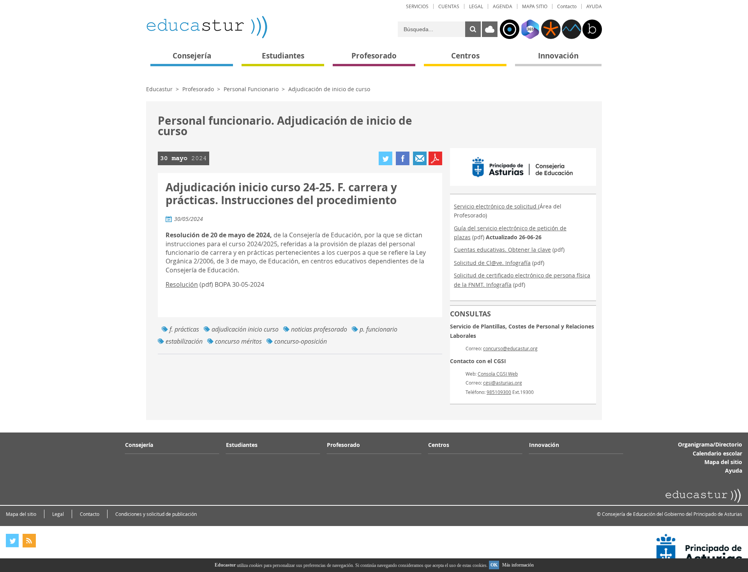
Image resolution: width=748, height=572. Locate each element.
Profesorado (198, 89)
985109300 (499, 392)
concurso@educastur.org (510, 348)
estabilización (184, 341)
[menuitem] (417, 6)
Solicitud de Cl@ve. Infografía (492, 263)
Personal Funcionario (251, 89)
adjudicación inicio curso (245, 329)
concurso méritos (238, 341)
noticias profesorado (319, 329)
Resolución (182, 284)
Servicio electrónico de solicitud (496, 206)
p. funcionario (378, 329)
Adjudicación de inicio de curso (329, 89)
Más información (518, 565)
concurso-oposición (300, 341)
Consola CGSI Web (498, 374)
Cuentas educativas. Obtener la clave (502, 249)
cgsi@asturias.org (502, 383)
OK (493, 565)
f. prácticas (184, 329)
